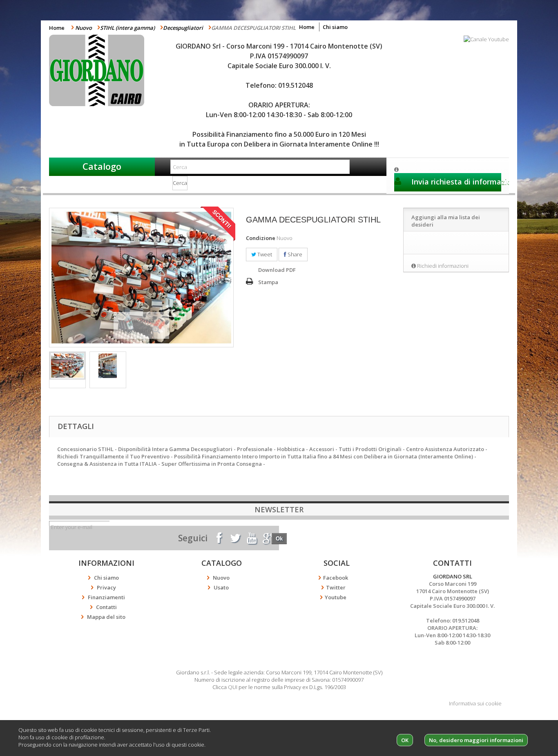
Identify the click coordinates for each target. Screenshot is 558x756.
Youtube (335, 597)
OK (404, 740)
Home (57, 27)
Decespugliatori (183, 27)
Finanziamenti (106, 597)
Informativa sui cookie (475, 703)
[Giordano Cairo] (102, 70)
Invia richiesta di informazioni (455, 182)
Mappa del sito (106, 616)
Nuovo (83, 27)
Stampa (268, 282)
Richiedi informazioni (443, 265)
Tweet (264, 254)
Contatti (106, 607)
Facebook (335, 577)
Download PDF (277, 269)
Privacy (106, 587)
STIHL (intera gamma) (127, 27)
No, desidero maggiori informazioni (476, 740)
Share (294, 254)
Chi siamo (335, 27)
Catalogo (102, 166)
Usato (221, 587)
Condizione (260, 238)
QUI (232, 687)
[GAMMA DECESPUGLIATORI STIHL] (67, 366)
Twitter (336, 587)
